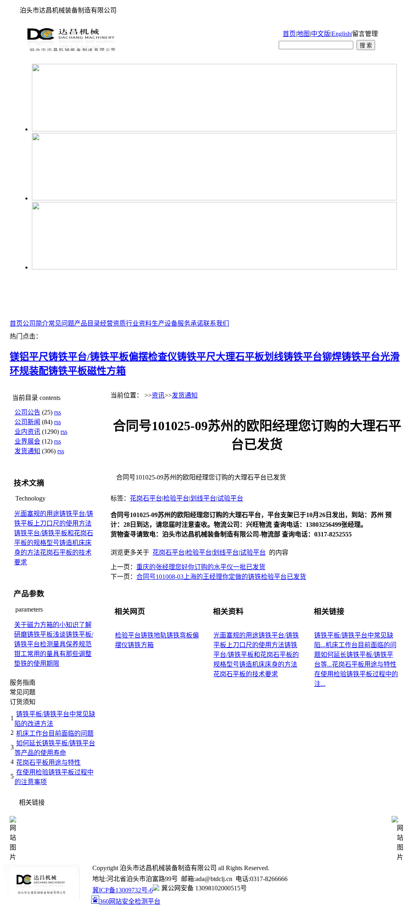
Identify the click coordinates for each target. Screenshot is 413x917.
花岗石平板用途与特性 (48, 762)
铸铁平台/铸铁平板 (88, 356)
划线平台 (203, 498)
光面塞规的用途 (36, 513)
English (341, 33)
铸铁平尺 (196, 356)
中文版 (320, 33)
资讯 (158, 395)
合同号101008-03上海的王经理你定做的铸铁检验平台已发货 (221, 576)
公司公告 (27, 412)
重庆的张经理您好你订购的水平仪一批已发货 (200, 567)
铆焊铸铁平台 (351, 356)
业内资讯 (27, 431)
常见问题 (61, 323)
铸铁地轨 (154, 635)
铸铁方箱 (141, 644)
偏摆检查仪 (153, 356)
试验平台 (230, 498)
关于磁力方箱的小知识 (46, 624)
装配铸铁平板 (58, 371)
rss (57, 412)
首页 (289, 33)
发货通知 (27, 451)
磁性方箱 (106, 371)
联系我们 (216, 323)
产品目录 (87, 323)
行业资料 (139, 323)
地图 (303, 33)
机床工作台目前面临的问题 (55, 733)
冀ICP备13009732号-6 (122, 890)
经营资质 (113, 323)
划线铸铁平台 (293, 356)
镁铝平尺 (29, 356)
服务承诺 (190, 323)
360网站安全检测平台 (130, 901)
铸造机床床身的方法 (268, 664)
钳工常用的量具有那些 (46, 653)
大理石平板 (240, 356)
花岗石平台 (146, 498)
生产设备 (164, 323)
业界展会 (27, 441)
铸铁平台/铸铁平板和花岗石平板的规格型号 (256, 654)
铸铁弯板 (179, 635)
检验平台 (176, 498)
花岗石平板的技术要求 (245, 674)
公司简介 (35, 323)
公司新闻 (27, 422)
